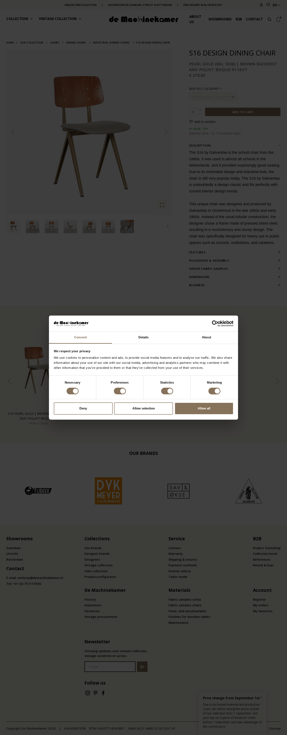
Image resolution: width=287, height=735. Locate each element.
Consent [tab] (80, 337)
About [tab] (206, 337)
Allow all (204, 408)
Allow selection (143, 408)
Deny (83, 408)
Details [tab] (143, 337)
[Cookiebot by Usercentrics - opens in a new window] (215, 323)
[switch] (120, 391)
